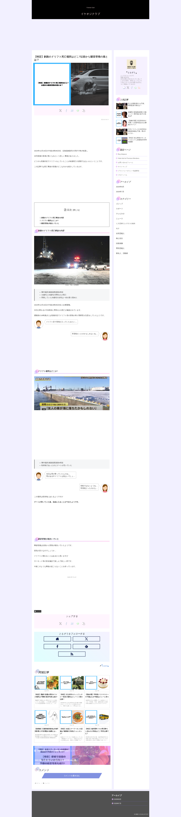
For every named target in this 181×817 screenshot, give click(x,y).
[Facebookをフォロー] (57, 646)
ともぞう (131, 72)
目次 (69, 209)
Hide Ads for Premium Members (128, 158)
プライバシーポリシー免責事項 (128, 171)
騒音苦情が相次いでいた (50, 223)
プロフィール (122, 175)
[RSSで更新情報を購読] (71, 654)
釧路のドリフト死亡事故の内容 (52, 218)
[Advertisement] (90, 34)
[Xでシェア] (60, 110)
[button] (83, 110)
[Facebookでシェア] (66, 110)
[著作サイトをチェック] (57, 638)
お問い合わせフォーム (125, 162)
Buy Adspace (122, 154)
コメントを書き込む (72, 776)
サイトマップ (122, 166)
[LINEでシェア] (77, 110)
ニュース (38, 611)
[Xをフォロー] (86, 638)
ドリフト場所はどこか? (49, 220)
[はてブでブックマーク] (71, 110)
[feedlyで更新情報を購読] (86, 646)
